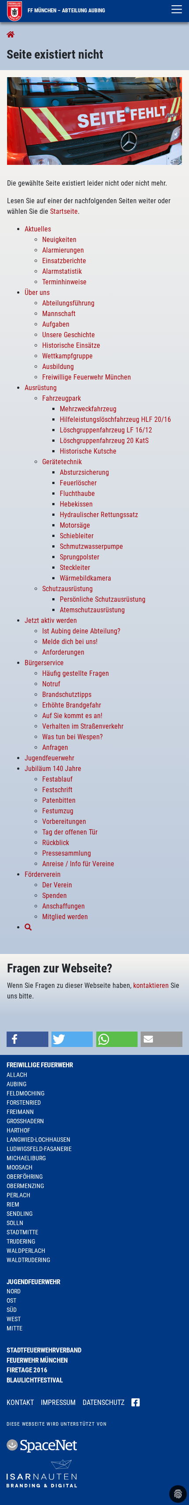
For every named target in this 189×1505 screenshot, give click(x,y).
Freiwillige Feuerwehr (40, 1065)
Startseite (64, 211)
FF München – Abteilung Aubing (65, 10)
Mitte (14, 1328)
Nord (14, 1291)
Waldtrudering (28, 1259)
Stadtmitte (22, 1232)
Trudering (21, 1241)
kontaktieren (151, 985)
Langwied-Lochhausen (38, 1139)
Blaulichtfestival (35, 1380)
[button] (27, 1039)
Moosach (20, 1167)
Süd (12, 1309)
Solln (15, 1222)
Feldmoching (25, 1093)
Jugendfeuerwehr (33, 1282)
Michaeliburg (26, 1158)
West (14, 1318)
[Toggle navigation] (176, 9)
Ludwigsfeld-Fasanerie (39, 1148)
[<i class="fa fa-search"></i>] (28, 927)
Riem (13, 1204)
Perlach (18, 1195)
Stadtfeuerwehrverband (44, 1350)
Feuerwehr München (37, 1360)
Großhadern (25, 1121)
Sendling (20, 1213)
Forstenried (24, 1102)
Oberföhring (25, 1176)
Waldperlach (26, 1250)
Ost (11, 1300)
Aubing (16, 1084)
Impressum (58, 1402)
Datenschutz (103, 1402)
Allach (17, 1074)
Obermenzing (25, 1185)
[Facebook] (135, 1403)
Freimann (20, 1111)
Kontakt (20, 1402)
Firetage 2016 (27, 1370)
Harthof (18, 1130)
